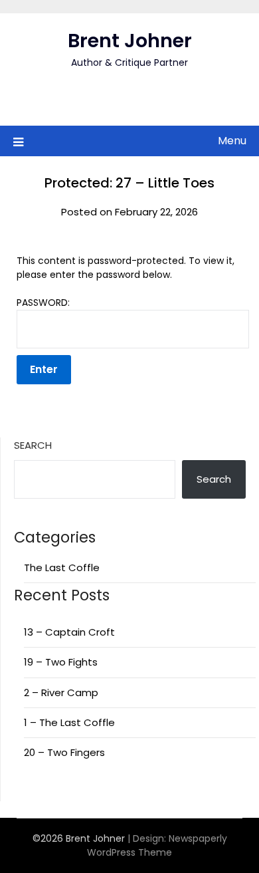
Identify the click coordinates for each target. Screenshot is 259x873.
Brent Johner (130, 40)
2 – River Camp (61, 692)
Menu (232, 140)
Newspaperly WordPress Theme (157, 845)
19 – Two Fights (61, 662)
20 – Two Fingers (64, 752)
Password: (43, 302)
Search (33, 445)
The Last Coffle (62, 567)
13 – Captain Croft (69, 632)
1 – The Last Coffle (69, 722)
